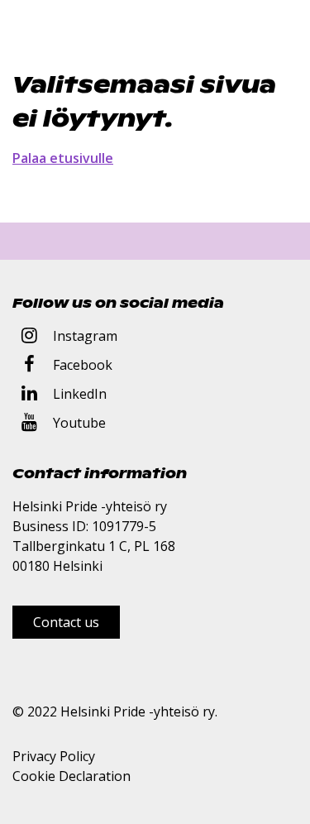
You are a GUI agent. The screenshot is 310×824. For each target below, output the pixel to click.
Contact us (66, 622)
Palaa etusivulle (62, 158)
